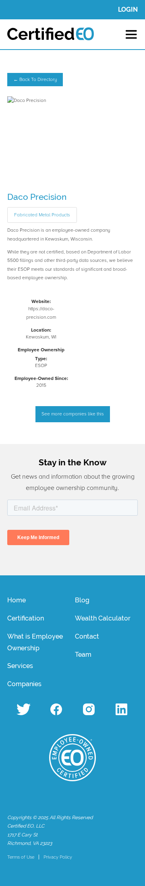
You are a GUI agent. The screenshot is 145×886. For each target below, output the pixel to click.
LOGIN (128, 9)
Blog (82, 600)
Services (20, 666)
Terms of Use (20, 857)
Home (16, 600)
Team (83, 654)
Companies (24, 684)
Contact (87, 636)
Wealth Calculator (102, 618)
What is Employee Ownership (35, 642)
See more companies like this (72, 414)
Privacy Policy (58, 857)
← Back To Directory (35, 80)
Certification (25, 618)
